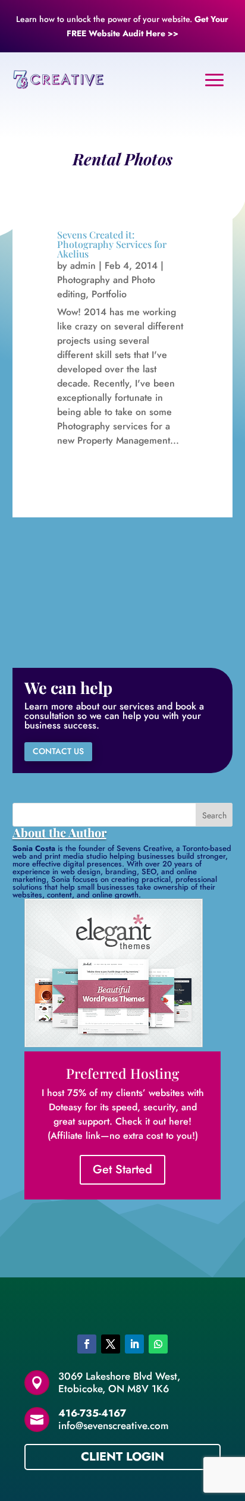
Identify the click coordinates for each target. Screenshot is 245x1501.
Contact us (58, 751)
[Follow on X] (110, 1344)
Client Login (122, 1456)
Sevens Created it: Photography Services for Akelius (112, 244)
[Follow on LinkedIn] (134, 1344)
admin (83, 265)
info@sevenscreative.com (113, 1425)
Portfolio (109, 294)
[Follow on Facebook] (86, 1344)
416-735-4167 (92, 1413)
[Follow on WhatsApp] (158, 1344)
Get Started (122, 1169)
